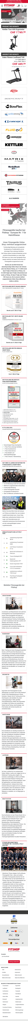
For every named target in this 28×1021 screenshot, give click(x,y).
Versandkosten (5, 975)
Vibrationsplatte (19, 1012)
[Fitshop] (9, 5)
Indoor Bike (5, 996)
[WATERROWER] (14, 190)
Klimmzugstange (19, 1010)
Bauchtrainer (18, 1007)
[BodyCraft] (14, 98)
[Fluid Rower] (14, 129)
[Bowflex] (14, 106)
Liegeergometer (19, 999)
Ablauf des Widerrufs (19, 977)
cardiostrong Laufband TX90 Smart (16, 572)
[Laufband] (14, 763)
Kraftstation (6, 799)
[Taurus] (14, 183)
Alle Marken (5, 1016)
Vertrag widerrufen (14, 961)
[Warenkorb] (26, 6)
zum (5, 956)
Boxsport (5, 999)
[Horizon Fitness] (14, 137)
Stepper (4, 1004)
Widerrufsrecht (18, 975)
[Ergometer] (14, 682)
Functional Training (7, 1007)
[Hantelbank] (14, 722)
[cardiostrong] (14, 114)
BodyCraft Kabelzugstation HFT (15, 560)
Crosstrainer (6, 595)
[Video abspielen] (14, 475)
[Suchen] (22, 6)
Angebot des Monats (10, 54)
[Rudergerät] (14, 641)
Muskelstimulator (7, 1012)
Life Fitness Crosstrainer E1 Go (16, 547)
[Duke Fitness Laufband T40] (14, 76)
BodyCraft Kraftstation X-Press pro (16, 552)
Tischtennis (5, 993)
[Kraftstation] (14, 806)
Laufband (5, 755)
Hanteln (17, 996)
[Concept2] (14, 121)
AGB (3, 969)
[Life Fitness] (14, 152)
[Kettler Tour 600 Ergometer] (14, 42)
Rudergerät (6, 634)
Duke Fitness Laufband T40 (13, 57)
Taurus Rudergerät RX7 (16, 556)
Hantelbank (6, 714)
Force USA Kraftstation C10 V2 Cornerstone (16, 567)
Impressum (17, 972)
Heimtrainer (5, 1002)
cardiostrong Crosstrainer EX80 (16, 543)
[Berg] (14, 91)
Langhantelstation (19, 1004)
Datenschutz (18, 969)
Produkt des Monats (10, 26)
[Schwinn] (14, 175)
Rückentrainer (6, 1010)
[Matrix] (14, 160)
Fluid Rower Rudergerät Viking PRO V (16, 576)
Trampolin (17, 991)
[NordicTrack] (14, 167)
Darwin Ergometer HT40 (16, 563)
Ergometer (5, 674)
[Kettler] (14, 144)
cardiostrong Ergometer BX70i (16, 538)
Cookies (4, 972)
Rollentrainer (18, 1002)
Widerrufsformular (6, 977)
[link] (14, 214)
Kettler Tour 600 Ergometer (13, 29)
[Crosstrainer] (14, 603)
